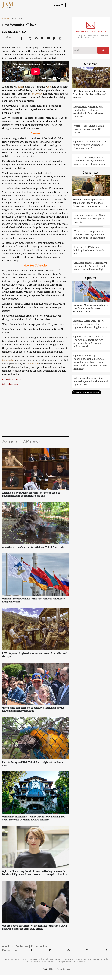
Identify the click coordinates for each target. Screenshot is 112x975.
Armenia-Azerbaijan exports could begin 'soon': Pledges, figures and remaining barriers (90, 202)
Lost (49, 86)
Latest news (91, 172)
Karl (20, 86)
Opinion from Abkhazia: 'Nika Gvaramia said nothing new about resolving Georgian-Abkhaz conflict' (33, 818)
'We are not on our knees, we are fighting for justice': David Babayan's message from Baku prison (34, 927)
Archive (6, 18)
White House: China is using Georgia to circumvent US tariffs (88, 129)
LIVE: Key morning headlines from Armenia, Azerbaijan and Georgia (34, 655)
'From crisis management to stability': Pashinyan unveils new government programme (33, 709)
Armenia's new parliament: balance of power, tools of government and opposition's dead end (31, 494)
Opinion (90, 278)
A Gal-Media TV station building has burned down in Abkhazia (88, 250)
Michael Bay (32, 363)
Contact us (22, 946)
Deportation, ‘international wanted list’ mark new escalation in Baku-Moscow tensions (88, 111)
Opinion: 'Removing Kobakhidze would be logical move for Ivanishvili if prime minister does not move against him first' (35, 873)
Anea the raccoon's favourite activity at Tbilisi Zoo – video (33, 547)
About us (7, 946)
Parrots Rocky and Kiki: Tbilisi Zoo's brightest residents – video (33, 764)
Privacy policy (39, 946)
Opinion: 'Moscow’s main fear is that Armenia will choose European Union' (33, 600)
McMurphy (8, 360)
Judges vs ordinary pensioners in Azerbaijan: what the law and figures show (90, 381)
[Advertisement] (35, 410)
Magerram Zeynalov (14, 31)
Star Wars (37, 93)
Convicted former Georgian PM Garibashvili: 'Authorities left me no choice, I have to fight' (90, 266)
